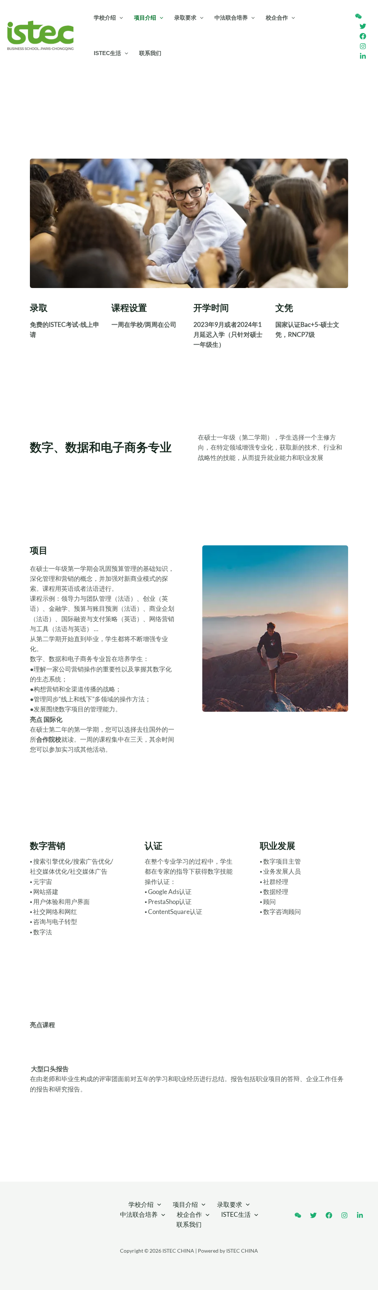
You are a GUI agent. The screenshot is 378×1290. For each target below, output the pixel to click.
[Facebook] (363, 36)
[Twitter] (363, 26)
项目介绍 (145, 17)
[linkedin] (363, 56)
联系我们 (150, 53)
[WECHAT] (358, 16)
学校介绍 (105, 17)
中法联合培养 (231, 17)
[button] (119, 17)
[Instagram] (363, 46)
